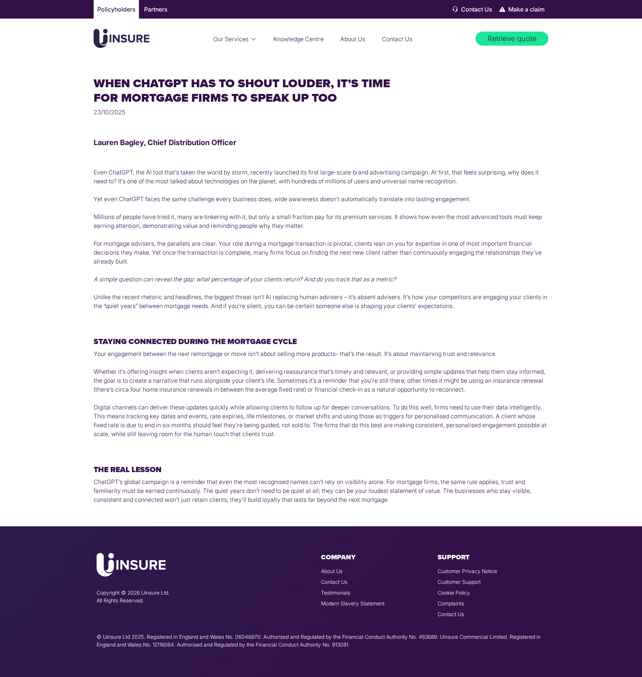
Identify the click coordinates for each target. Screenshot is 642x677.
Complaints (451, 603)
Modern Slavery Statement (353, 603)
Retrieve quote (511, 38)
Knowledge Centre (298, 39)
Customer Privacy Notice (467, 571)
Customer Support (459, 582)
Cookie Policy (454, 592)
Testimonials (335, 592)
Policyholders (116, 9)
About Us (352, 39)
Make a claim (526, 9)
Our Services (231, 39)
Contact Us (476, 9)
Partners (155, 9)
